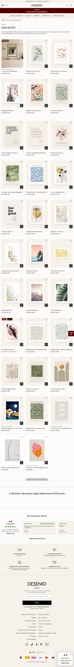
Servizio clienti (42, 617)
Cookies (40, 627)
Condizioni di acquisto (45, 624)
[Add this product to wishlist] (21, 40)
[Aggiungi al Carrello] (46, 66)
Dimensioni (46, 16)
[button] (65, 659)
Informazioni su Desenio (28, 614)
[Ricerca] (7, 5)
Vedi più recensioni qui (37, 538)
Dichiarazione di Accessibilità (27, 630)
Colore (28, 16)
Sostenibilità (32, 627)
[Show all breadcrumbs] (3, 20)
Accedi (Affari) (31, 639)
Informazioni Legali (30, 621)
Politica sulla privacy (43, 607)
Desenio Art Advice (44, 614)
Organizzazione (57, 16)
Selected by (17, 20)
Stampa (33, 617)
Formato (36, 16)
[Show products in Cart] (71, 5)
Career (34, 624)
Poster (9, 20)
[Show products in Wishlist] (67, 5)
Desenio (42, 662)
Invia (37, 603)
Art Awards (32, 636)
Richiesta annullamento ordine (47, 633)
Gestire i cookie (43, 636)
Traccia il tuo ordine (44, 621)
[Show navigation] (3, 5)
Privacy (40, 630)
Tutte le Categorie (16, 16)
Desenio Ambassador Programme (26, 633)
